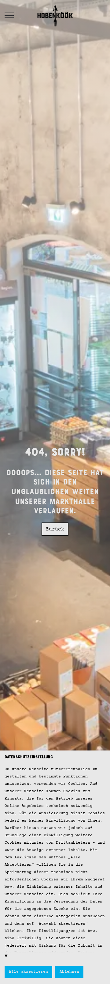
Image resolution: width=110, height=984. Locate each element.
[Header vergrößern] (9, 15)
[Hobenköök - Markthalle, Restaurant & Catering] (55, 15)
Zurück (55, 529)
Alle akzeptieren (28, 972)
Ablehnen (69, 972)
